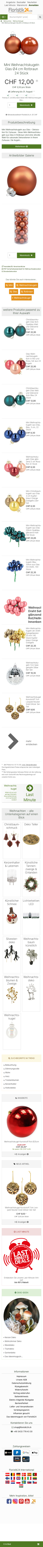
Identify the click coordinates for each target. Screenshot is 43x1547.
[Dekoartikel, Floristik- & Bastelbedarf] (21, 10)
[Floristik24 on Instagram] (15, 1501)
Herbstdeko (10, 1088)
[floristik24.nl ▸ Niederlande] (13, 1482)
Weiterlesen (20, 146)
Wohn (7, 1072)
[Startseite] (1, 21)
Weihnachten (7, 21)
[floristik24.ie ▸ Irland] (24, 1479)
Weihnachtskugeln (28, 285)
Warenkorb (22, 5)
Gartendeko (9, 1352)
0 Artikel (7, 1544)
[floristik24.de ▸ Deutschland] (18, 1475)
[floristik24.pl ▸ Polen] (18, 1482)
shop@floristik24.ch (22, 1427)
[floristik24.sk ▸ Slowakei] (29, 1482)
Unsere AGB (21, 1380)
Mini (10, 285)
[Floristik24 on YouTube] (27, 1501)
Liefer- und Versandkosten (21, 1406)
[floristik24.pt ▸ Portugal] (35, 1475)
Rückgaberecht (21, 1386)
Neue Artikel (22, 1164)
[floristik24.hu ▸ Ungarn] (21, 1486)
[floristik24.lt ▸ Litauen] (35, 1479)
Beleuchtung (10, 1065)
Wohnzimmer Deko (12, 1341)
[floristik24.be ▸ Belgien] (13, 1475)
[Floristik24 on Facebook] (9, 1501)
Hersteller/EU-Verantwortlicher (14, 266)
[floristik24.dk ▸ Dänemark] (24, 1475)
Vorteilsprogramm (21, 1410)
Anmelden (34, 5)
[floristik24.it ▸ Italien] (29, 1479)
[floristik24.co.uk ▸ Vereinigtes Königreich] (18, 1479)
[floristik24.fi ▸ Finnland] (7, 1479)
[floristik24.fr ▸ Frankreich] (13, 1479)
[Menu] (4, 17)
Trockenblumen (12, 1080)
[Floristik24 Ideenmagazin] (33, 1501)
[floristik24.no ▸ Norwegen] (7, 1482)
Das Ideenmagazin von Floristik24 (21, 1417)
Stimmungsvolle (12, 1069)
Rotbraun (28, 291)
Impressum (21, 1376)
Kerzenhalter (10, 1084)
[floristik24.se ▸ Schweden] (24, 1482)
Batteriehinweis (21, 1396)
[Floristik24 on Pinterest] (21, 1501)
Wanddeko (9, 1345)
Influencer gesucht (21, 1413)
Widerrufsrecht (21, 1390)
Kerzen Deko (10, 1337)
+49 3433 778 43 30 (23, 1431)
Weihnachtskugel (18, 21)
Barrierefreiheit (21, 1403)
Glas (14, 291)
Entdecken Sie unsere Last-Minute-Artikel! (21, 1280)
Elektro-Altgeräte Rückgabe (21, 1400)
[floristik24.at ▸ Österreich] (7, 1475)
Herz (7, 1076)
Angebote (22, 1098)
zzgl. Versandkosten (29, 765)
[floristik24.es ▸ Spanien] (29, 1475)
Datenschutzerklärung (21, 1383)
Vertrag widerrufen (21, 1393)
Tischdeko (9, 1349)
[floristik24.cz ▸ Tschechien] (35, 1482)
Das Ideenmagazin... (13, 1356)
